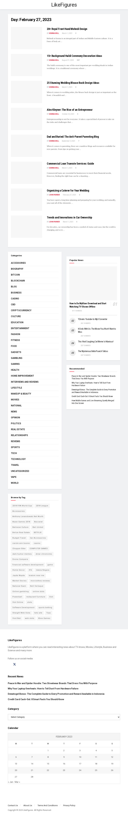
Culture (16, 316)
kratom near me (36, 575)
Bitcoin (15, 275)
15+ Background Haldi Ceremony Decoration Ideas (74, 55)
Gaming (15, 364)
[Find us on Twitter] (14, 664)
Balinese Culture (20, 527)
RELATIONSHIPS (19, 435)
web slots (29, 618)
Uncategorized (20, 471)
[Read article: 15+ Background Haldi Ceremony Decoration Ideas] (26, 65)
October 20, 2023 (68, 114)
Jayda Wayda (18, 575)
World (15, 483)
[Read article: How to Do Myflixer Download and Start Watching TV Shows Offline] (93, 283)
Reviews (15, 441)
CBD (13, 304)
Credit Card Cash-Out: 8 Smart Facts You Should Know (92, 396)
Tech (14, 453)
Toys (48, 613)
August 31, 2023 (68, 60)
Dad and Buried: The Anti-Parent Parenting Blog (73, 136)
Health (15, 370)
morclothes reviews (40, 581)
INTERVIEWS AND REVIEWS (25, 382)
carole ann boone (21, 543)
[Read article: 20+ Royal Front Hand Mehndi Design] (26, 38)
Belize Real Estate (21, 533)
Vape (13, 477)
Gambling (16, 358)
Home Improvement (22, 376)
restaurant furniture (35, 597)
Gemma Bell (54, 33)
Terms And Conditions (48, 805)
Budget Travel (19, 538)
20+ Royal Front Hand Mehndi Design (67, 29)
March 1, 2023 (67, 33)
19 (112, 764)
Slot (51, 597)
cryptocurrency (21, 310)
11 (96, 757)
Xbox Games (44, 618)
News (14, 411)
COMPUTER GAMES (39, 549)
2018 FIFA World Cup (22, 506)
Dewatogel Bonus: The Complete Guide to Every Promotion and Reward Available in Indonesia (56, 694)
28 (32, 777)
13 (16, 764)
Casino (15, 298)
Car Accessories (38, 538)
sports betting (45, 608)
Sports (15, 447)
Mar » (17, 782)
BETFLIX (38, 533)
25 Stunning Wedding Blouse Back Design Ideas (73, 82)
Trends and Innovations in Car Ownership (69, 217)
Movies (15, 399)
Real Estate (18, 429)
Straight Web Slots (21, 613)
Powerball (17, 597)
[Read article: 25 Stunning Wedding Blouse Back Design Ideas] (26, 92)
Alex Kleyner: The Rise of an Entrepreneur (69, 109)
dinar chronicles (44, 554)
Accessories (18, 263)
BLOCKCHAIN (18, 280)
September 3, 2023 (68, 141)
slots (29, 602)
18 (96, 764)
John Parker (54, 195)
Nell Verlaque (36, 586)
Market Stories (19, 581)
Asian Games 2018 (21, 522)
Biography (17, 269)
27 (16, 777)
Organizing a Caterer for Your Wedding (68, 190)
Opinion (15, 417)
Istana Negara (42, 570)
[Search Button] (119, 4)
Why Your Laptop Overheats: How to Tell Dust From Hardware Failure (43, 688)
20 (16, 770)
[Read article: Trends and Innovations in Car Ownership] (26, 226)
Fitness (15, 340)
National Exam (19, 586)
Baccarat (38, 522)
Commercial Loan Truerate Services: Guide (70, 163)
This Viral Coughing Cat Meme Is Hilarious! (95, 341)
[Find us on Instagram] (20, 664)
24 (80, 770)
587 (78, 60)
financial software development (27, 565)
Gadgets (16, 352)
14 (32, 764)
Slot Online (17, 602)
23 (64, 770)
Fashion (15, 334)
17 (80, 764)
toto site (38, 613)
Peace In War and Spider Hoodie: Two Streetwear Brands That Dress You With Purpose (52, 683)
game (50, 565)
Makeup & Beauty (21, 393)
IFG (30, 570)
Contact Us (13, 805)
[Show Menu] (9, 4)
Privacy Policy (69, 805)
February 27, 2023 (69, 195)
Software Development (23, 608)
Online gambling (20, 592)
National (16, 405)
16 (64, 764)
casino (37, 543)
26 (112, 770)
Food (14, 346)
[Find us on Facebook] (9, 664)
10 (80, 757)
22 (48, 770)
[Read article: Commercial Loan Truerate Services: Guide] (26, 173)
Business (16, 292)
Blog (14, 286)
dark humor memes (22, 554)
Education (17, 322)
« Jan (10, 782)
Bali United (38, 527)
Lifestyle (16, 388)
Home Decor (18, 570)
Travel (15, 465)
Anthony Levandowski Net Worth (27, 516)
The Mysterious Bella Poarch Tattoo (93, 351)
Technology (18, 459)
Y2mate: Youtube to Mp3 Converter (92, 319)
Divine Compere (20, 559)
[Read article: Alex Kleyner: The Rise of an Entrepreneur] (26, 119)
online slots (38, 592)
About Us (27, 805)
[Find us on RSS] (25, 664)
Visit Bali (16, 618)
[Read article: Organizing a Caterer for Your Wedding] (26, 200)
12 (112, 757)
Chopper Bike (19, 549)
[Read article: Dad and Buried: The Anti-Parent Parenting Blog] (26, 146)
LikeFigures (64, 4)
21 (32, 770)
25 (96, 770)
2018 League (42, 506)
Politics (16, 423)
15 (48, 764)
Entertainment (20, 328)
